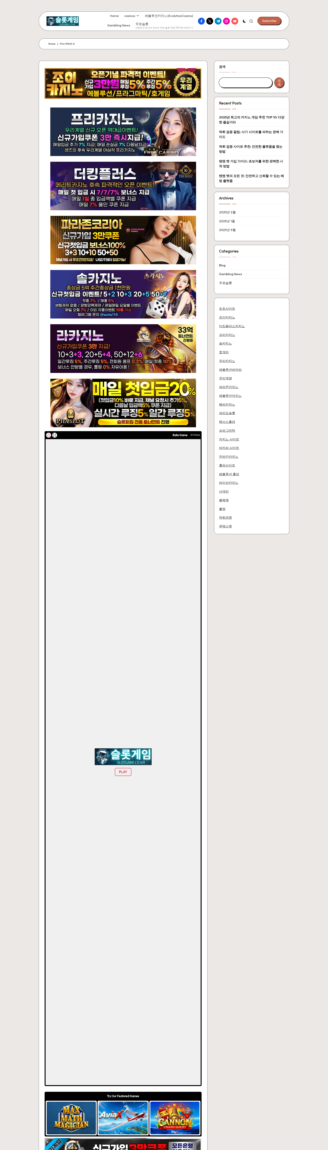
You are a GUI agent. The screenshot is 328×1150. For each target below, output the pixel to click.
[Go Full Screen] (54, 435)
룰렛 (222, 509)
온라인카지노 (228, 456)
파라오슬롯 (227, 413)
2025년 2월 (227, 212)
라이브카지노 (228, 483)
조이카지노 (227, 317)
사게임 (224, 491)
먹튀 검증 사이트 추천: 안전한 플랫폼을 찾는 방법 (250, 148)
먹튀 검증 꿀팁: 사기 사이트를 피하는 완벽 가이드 (251, 134)
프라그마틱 (227, 430)
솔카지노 (225, 343)
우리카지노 (227, 361)
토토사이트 (227, 309)
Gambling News (230, 274)
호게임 (224, 352)
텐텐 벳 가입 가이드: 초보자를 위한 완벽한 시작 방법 (251, 163)
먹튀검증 (225, 517)
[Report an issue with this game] (48, 435)
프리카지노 (227, 335)
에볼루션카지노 (230, 395)
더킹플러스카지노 (232, 326)
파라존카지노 (228, 387)
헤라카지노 (227, 404)
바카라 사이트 (229, 448)
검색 (222, 66)
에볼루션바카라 (230, 369)
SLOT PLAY (71, 1118)
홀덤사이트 (227, 465)
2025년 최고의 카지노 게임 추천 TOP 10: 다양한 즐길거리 (251, 119)
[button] (269, 21)
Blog (222, 265)
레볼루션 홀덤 (229, 474)
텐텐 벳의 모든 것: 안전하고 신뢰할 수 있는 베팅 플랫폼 (251, 178)
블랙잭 (224, 500)
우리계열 (225, 378)
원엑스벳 (225, 526)
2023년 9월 (227, 230)
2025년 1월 (227, 221)
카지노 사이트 (229, 439)
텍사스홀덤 (227, 422)
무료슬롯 (225, 283)
